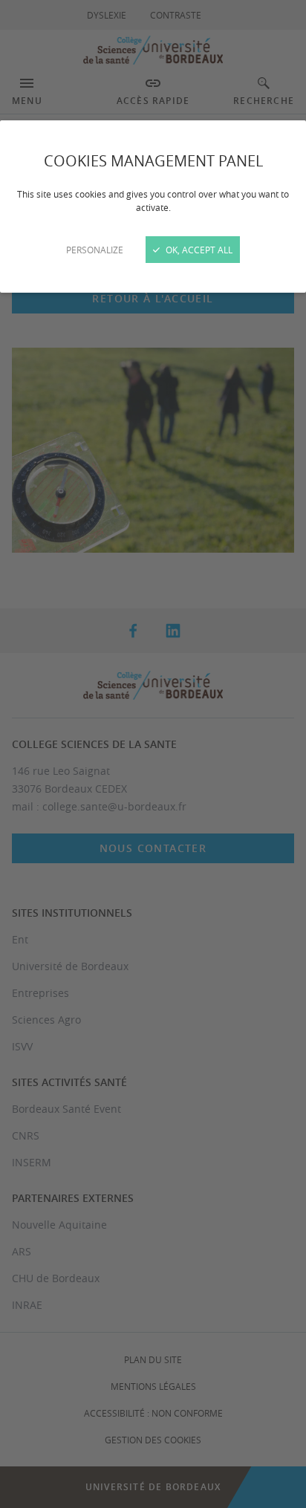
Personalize (94, 250)
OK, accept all (197, 250)
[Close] (153, 754)
